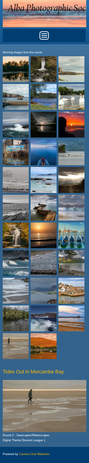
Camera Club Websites (34, 454)
